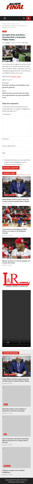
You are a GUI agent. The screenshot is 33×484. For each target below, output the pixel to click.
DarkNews (11, 482)
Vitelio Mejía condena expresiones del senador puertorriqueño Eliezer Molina (16, 186)
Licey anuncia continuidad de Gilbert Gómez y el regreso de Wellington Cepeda (16, 216)
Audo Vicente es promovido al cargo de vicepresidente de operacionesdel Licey (15, 94)
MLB (5, 434)
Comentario (7, 114)
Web (3, 153)
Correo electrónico (9, 146)
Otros (5, 404)
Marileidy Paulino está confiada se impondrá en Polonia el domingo (16, 396)
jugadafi (7, 42)
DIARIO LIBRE (16, 77)
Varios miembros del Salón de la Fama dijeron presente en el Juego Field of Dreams (16, 425)
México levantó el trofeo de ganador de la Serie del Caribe (16, 248)
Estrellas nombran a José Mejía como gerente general (15, 85)
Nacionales (12, 195)
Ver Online (28, 18)
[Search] (24, 18)
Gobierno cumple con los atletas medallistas (16, 457)
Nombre (5, 139)
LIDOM (4, 31)
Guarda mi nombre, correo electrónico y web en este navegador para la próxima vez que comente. (17, 162)
